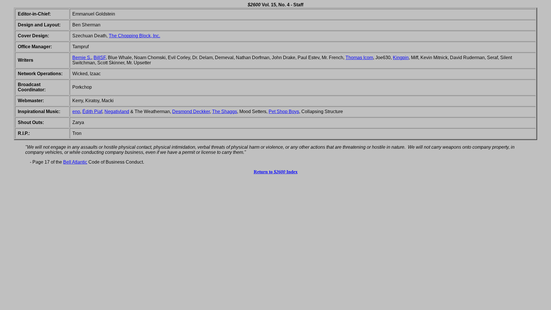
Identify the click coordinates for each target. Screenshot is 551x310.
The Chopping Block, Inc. (134, 35)
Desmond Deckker (191, 111)
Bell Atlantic (75, 162)
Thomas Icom (359, 57)
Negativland (116, 111)
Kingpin (401, 57)
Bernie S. (81, 57)
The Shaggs (224, 111)
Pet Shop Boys (284, 111)
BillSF (100, 57)
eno (76, 111)
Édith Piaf (92, 111)
